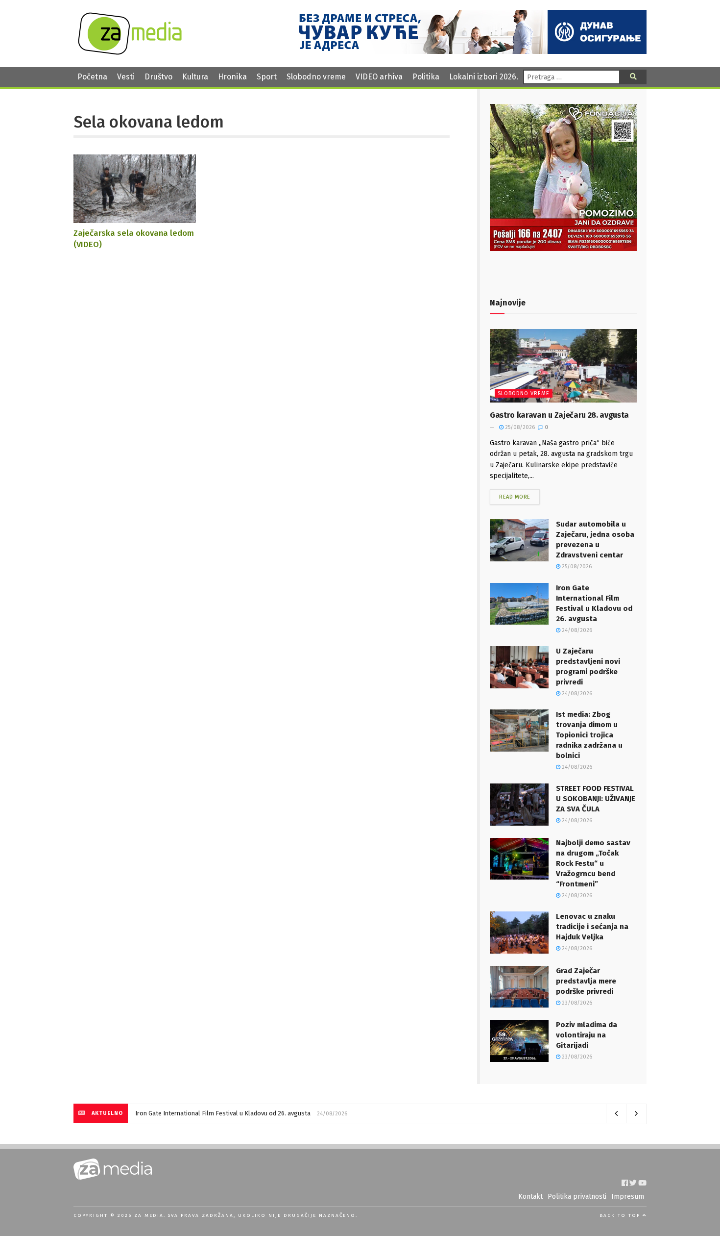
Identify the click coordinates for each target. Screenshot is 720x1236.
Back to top (621, 1215)
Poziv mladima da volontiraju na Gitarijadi (586, 1035)
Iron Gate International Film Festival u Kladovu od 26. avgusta (223, 1113)
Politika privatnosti (577, 1196)
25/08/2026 (519, 427)
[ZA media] (129, 52)
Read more (514, 497)
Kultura (195, 76)
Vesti (126, 76)
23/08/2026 (576, 1003)
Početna (92, 76)
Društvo (158, 76)
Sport (267, 76)
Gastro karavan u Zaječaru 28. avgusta (559, 415)
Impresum (627, 1196)
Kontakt (530, 1196)
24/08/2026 (576, 630)
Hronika (232, 76)
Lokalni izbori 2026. (483, 76)
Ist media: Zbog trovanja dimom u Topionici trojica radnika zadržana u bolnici (589, 735)
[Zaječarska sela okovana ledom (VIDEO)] (134, 218)
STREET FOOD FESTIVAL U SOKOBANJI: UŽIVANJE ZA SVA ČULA (595, 798)
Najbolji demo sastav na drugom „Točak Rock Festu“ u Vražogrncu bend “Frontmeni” (593, 863)
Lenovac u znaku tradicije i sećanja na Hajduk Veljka (592, 926)
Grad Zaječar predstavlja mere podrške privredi (586, 981)
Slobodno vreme (316, 76)
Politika (425, 76)
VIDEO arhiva (379, 76)
